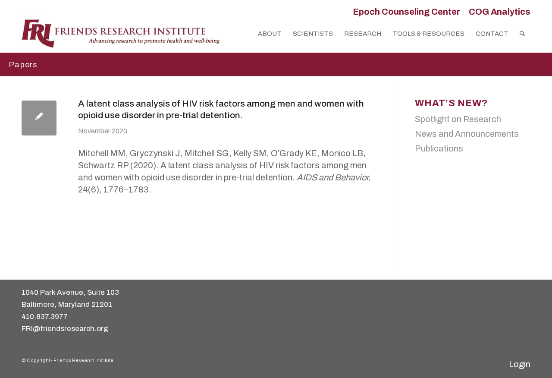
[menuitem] (406, 11)
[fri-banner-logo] (122, 34)
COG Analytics (499, 11)
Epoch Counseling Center (406, 11)
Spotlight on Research (458, 119)
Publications (439, 148)
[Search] (522, 34)
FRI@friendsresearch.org (65, 328)
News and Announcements (467, 134)
